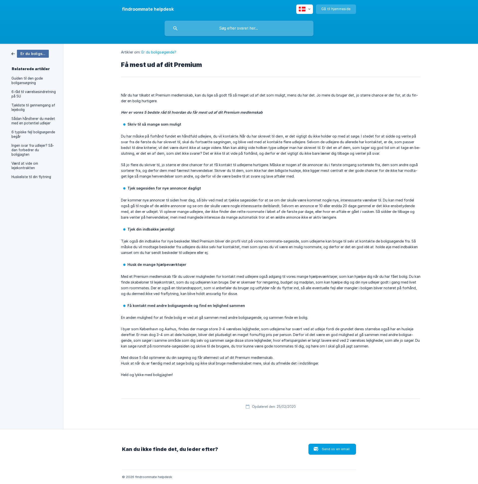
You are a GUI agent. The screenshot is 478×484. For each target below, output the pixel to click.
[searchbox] (239, 28)
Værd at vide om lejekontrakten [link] (24, 165)
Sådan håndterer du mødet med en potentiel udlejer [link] (33, 121)
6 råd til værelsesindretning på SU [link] (33, 94)
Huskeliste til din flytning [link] (31, 177)
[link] (30, 53)
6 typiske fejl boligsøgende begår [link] (33, 134)
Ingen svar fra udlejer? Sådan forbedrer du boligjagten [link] (32, 150)
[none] (148, 9)
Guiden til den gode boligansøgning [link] (27, 80)
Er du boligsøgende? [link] (158, 52)
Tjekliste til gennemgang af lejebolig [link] (33, 107)
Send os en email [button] (336, 449)
